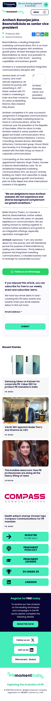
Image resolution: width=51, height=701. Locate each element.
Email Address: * (13, 311)
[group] (25, 5)
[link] (25, 5)
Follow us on (23, 640)
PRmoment (25, 659)
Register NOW (25, 624)
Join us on (23, 649)
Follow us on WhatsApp (27, 271)
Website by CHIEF (36, 692)
